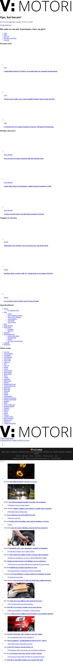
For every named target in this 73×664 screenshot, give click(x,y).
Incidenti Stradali (9, 406)
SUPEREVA (36, 453)
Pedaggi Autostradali (10, 399)
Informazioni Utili (9, 334)
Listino (10, 314)
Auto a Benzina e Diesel (15, 315)
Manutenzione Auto (10, 384)
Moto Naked (7, 374)
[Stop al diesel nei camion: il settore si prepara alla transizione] (38, 551)
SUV (5, 364)
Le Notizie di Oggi (13, 310)
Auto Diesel (7, 358)
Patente (10, 339)
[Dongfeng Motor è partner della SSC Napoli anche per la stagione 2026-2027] (38, 258)
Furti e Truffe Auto (9, 404)
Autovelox (7, 391)
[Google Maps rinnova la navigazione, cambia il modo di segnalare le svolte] (38, 170)
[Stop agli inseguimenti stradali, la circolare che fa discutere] (38, 492)
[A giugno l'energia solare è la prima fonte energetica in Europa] (38, 198)
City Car (6, 365)
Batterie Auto (8, 420)
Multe (5, 403)
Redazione (7, 344)
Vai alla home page (5, 25)
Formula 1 (11, 329)
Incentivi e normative (10, 38)
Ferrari (6, 411)
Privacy (31, 455)
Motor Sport (7, 327)
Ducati (6, 413)
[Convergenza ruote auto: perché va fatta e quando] (38, 650)
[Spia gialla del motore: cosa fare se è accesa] (38, 471)
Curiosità (6, 40)
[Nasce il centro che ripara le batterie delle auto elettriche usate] (38, 143)
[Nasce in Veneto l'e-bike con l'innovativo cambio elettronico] (38, 577)
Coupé (6, 369)
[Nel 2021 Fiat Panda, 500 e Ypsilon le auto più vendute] (38, 624)
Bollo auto (7, 389)
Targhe (6, 393)
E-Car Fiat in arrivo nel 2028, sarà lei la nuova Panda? (21, 301)
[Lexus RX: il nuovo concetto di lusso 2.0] (38, 644)
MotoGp (6, 410)
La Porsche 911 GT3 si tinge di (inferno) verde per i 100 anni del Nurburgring (29, 127)
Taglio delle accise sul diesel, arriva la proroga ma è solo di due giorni (26, 245)
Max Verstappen (9, 418)
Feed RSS (21, 440)
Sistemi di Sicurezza (10, 398)
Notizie (6, 242)
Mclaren (6, 415)
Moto (5, 35)
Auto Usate (7, 360)
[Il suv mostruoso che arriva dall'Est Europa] (38, 512)
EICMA (6, 382)
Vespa (5, 376)
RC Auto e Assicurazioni (15, 341)
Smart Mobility (8, 155)
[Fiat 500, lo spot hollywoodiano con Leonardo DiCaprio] (38, 657)
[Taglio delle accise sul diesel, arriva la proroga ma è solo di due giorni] (38, 230)
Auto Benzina (8, 357)
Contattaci (14, 440)
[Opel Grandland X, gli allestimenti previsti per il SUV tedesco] (38, 637)
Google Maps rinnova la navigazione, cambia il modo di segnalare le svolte (27, 186)
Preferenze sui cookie (48, 455)
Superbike (7, 379)
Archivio (26, 440)
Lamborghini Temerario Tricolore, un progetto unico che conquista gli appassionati (30, 71)
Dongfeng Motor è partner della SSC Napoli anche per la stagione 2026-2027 (28, 273)
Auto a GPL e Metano (14, 317)
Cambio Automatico (10, 423)
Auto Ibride (11, 320)
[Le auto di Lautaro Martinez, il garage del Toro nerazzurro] (38, 525)
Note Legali (24, 455)
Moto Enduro (8, 372)
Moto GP (10, 331)
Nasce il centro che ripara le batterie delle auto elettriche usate (24, 158)
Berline (6, 367)
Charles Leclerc (8, 416)
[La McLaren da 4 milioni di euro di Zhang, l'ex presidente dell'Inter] (38, 610)
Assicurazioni (8, 396)
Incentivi (6, 401)
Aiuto (56, 455)
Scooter (6, 377)
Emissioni (7, 421)
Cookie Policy (38, 455)
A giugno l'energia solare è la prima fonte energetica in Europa (24, 214)
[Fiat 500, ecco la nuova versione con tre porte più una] (38, 604)
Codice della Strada (13, 336)
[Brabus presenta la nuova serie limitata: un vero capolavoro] (38, 558)
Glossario (7, 332)
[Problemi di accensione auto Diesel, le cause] (38, 564)
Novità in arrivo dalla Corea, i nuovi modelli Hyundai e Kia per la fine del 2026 (29, 99)
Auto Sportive (8, 370)
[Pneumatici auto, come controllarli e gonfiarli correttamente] (38, 538)
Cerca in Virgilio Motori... (7, 438)
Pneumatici (7, 387)
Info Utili (6, 36)
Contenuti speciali (5, 440)
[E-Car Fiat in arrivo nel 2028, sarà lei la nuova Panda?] (38, 285)
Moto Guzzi (7, 381)
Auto (5, 33)
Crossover (7, 362)
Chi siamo (18, 455)
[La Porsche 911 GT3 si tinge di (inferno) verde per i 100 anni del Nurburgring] (38, 111)
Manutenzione (12, 337)
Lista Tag (6, 352)
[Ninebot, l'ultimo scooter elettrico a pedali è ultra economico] (38, 505)
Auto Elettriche (12, 319)
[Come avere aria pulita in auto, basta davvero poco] (38, 591)
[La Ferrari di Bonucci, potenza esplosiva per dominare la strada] (38, 571)
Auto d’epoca (12, 322)
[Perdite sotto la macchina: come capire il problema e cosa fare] (38, 518)
